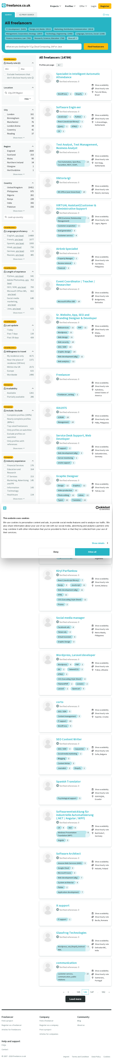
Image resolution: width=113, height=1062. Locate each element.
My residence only (15, 355)
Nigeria (10, 195)
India (9, 202)
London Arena (13, 125)
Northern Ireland (15, 162)
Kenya (10, 199)
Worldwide (12, 374)
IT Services (12, 476)
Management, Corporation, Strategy (24, 33)
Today (10, 329)
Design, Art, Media (40, 29)
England (11, 150)
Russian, (11, 255)
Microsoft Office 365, (17, 291)
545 (78, 992)
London (10, 114)
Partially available (15, 396)
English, (11, 235)
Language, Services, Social (90, 33)
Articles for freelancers (11, 1029)
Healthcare (12, 494)
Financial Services (15, 465)
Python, (11, 276)
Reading (11, 133)
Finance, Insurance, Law (18, 38)
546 (85, 992)
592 (103, 992)
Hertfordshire (13, 170)
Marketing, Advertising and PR (18, 482)
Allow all (92, 552)
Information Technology (13, 489)
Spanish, (11, 243)
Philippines (12, 191)
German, (11, 251)
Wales (10, 158)
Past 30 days (13, 337)
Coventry (11, 129)
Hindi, (10, 247)
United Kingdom (15, 187)
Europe (10, 370)
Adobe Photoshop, (16, 280)
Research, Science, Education (49, 38)
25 (59, 65)
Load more (75, 999)
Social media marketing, (13, 300)
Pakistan (11, 206)
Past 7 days (12, 333)
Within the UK (13, 367)
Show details (98, 543)
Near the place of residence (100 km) (16, 361)
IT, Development (16, 29)
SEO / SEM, (12, 287)
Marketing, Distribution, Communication (74, 29)
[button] (55, 6)
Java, (9, 308)
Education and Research (14, 471)
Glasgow (11, 166)
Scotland (11, 154)
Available (11, 392)
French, (10, 239)
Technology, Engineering (59, 33)
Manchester (12, 122)
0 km (27, 99)
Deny (55, 552)
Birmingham (13, 118)
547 (92, 992)
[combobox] (39, 46)
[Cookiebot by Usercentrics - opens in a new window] (98, 508)
